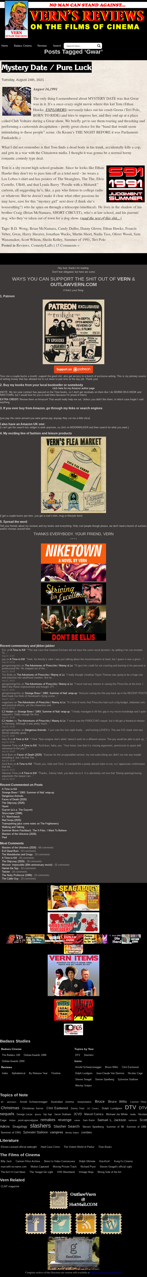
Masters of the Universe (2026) (19, 833)
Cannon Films (138, 1102)
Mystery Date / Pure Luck (47, 67)
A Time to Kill (17, 650)
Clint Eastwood (130, 1067)
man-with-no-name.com (14, 1166)
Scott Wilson (31, 239)
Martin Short (82, 233)
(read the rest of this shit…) (101, 217)
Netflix (133, 1114)
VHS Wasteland (66, 1172)
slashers (40, 1126)
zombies (86, 1132)
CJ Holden (7, 711)
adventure (11, 1102)
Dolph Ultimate (87, 1161)
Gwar (16, 233)
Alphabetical (18, 1073)
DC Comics (93, 1108)
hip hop (47, 1114)
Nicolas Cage (135, 1073)
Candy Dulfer (68, 228)
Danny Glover (90, 228)
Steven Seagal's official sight (116, 1166)
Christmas (10, 1108)
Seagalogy (19, 1126)
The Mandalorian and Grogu (17, 854)
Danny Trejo (77, 1108)
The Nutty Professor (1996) (17, 875)
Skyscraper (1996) (12, 813)
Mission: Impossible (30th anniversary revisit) (27, 864)
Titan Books (105, 1146)
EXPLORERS (56, 109)
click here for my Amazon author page (73, 388)
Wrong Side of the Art (109, 1172)
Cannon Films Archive (28, 1161)
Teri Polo (99, 239)
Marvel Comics (94, 1114)
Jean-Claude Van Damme (110, 1073)
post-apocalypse (28, 1120)
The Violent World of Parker (79, 1146)
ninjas (12, 1120)
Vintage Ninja (86, 1172)
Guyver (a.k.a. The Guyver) (17, 809)
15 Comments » (67, 245)
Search (57, 45)
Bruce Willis (111, 1067)
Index (5, 1073)
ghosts (38, 1114)
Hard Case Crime (50, 1146)
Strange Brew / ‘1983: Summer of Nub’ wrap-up (51, 693)
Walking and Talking (13, 827)
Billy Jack (6, 1161)
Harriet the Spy (10, 868)
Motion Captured (40, 1166)
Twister (6, 871)
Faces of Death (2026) (29, 754)
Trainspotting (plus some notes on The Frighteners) (30, 823)
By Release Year (38, 1073)
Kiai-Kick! (104, 1161)
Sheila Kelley (52, 239)
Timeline (55, 1073)
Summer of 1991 (77, 239)
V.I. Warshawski (11, 816)
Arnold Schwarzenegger (88, 1067)
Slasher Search (67, 1126)
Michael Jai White (117, 1114)
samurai (132, 1120)
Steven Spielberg (104, 1079)
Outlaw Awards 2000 (13, 1061)
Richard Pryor (88, 1166)
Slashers (89, 1055)
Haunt (5, 806)
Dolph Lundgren (83, 1073)
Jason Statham (62, 1114)
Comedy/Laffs (42, 245)
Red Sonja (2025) (11, 820)
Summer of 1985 (136, 1127)
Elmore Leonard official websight (19, 1146)
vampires (56, 1132)
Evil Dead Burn (10, 851)
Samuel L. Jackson (111, 1120)
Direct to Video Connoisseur (59, 1161)
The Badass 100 (11, 1055)
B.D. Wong (19, 228)
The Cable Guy (10, 878)
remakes (48, 1120)
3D (2, 1102)
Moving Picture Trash (65, 1166)
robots (77, 1120)
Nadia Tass (102, 233)
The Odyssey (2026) (13, 802)
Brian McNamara (43, 228)
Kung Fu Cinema (123, 1161)
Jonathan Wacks (58, 233)
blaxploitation (84, 1102)
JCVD (78, 1114)
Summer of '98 (115, 1127)
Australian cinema (62, 1101)
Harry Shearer (33, 233)
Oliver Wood (122, 233)
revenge (65, 1120)
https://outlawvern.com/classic (106, 1272)
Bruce (100, 1101)
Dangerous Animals (35, 730)
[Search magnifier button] (99, 46)
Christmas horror (32, 1108)
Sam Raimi (89, 1120)
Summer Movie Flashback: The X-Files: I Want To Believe (34, 830)
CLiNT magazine (10, 1186)
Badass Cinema (23, 45)
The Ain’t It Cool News (13, 1172)
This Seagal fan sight (41, 1172)
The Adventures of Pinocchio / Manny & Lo (49, 665)
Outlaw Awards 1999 (35, 1055)
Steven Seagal (83, 1079)
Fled (4, 837)
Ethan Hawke (113, 228)
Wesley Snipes (83, 1085)
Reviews (42, 45)
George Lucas (24, 1114)
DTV (77, 1055)
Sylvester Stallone (128, 1079)
